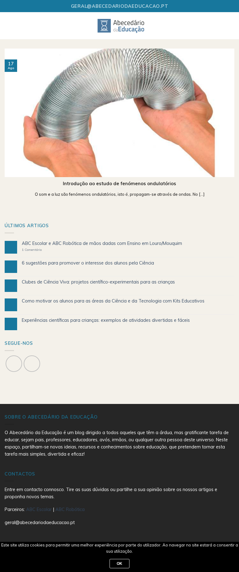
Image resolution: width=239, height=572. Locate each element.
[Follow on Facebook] (14, 363)
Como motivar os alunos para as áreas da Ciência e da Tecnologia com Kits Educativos (113, 301)
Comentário (32, 250)
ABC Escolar (39, 509)
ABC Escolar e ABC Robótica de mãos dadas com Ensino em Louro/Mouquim (102, 243)
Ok (120, 563)
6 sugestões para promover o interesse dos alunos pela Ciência (88, 263)
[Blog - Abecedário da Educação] (121, 25)
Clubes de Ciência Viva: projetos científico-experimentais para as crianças (98, 282)
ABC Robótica (70, 509)
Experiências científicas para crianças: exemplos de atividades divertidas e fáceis (106, 320)
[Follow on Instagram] (32, 363)
